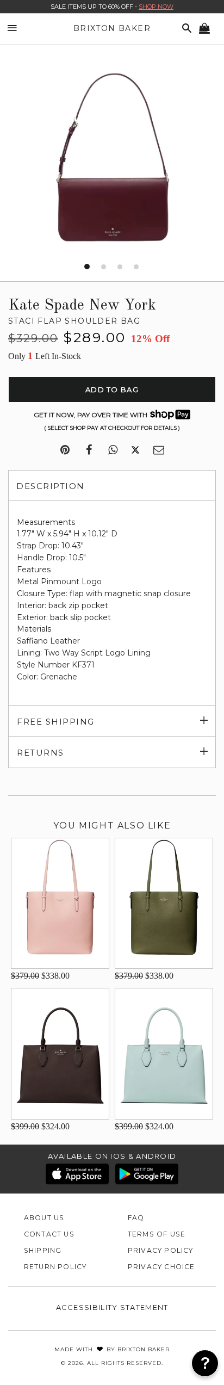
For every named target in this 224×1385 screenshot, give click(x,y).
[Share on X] (135, 450)
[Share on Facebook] (89, 450)
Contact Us (49, 1234)
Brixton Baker (112, 28)
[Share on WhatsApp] (113, 450)
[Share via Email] (158, 450)
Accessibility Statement (112, 1307)
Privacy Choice (161, 1267)
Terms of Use (157, 1234)
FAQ (136, 1218)
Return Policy (55, 1267)
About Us (44, 1218)
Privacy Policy (161, 1250)
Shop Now (156, 6)
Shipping (43, 1250)
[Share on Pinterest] (65, 450)
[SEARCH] (184, 28)
